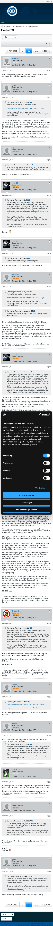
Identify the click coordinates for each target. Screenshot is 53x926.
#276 (49, 287)
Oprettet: (15, 65)
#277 (49, 367)
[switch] (46, 463)
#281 (49, 697)
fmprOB (15, 183)
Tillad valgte (26, 502)
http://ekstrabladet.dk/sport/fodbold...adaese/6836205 (26, 704)
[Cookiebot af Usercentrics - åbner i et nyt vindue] (39, 414)
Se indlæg (31, 102)
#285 (49, 871)
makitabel (16, 58)
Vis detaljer (40, 488)
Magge (15, 804)
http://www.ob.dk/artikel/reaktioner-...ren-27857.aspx (25, 108)
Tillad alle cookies (26, 495)
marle (14, 859)
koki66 (14, 724)
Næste (46, 50)
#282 (49, 736)
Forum (8, 26)
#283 (49, 782)
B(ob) (14, 85)
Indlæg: (30, 65)
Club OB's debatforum (18, 26)
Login (48, 1)
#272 (49, 97)
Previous (12, 50)
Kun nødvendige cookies (26, 510)
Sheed (14, 685)
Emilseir (15, 275)
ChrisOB (15, 611)
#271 (49, 71)
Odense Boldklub (33, 26)
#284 (49, 816)
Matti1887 (16, 770)
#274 (49, 195)
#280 (49, 623)
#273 (49, 160)
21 (36, 50)
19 (29, 50)
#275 (49, 253)
